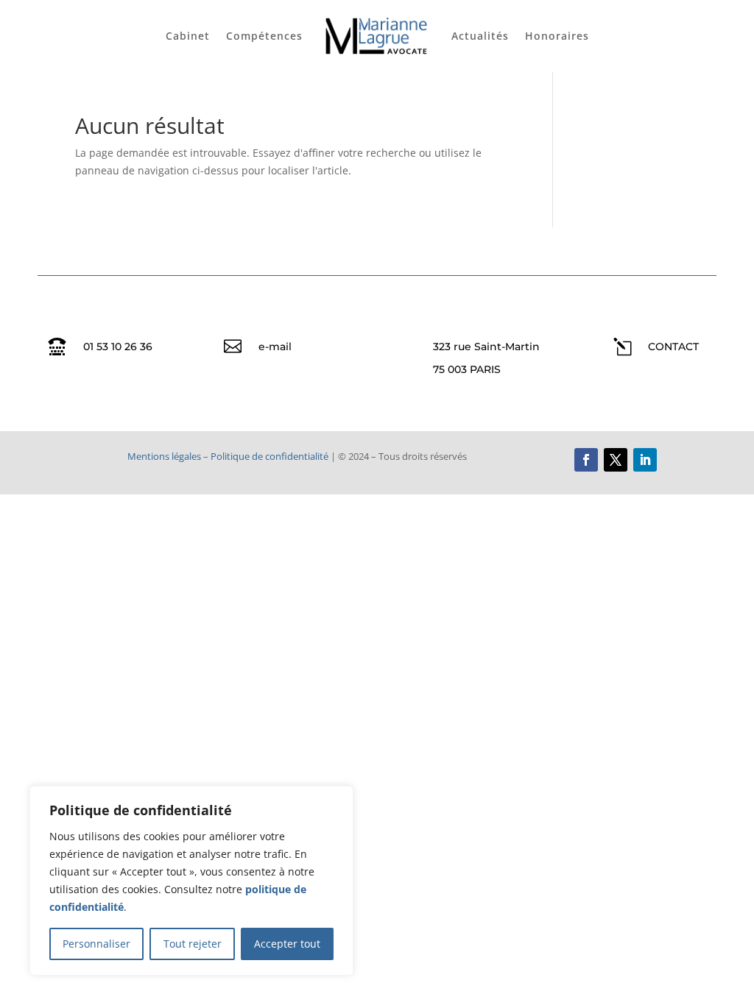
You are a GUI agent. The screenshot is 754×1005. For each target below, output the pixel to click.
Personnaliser (96, 944)
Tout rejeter (192, 944)
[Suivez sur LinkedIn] (645, 460)
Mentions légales (164, 456)
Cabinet (188, 36)
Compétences (264, 36)
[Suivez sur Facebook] (586, 460)
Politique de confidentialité (269, 456)
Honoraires (557, 36)
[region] (191, 881)
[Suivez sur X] (615, 460)
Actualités (480, 36)
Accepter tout (287, 944)
